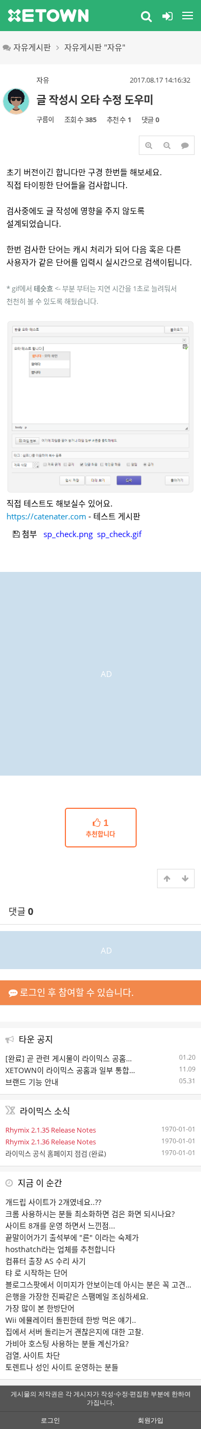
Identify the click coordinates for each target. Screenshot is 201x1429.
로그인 (50, 1420)
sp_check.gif (119, 534)
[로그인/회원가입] (167, 15)
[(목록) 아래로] (185, 878)
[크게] (148, 145)
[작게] (167, 145)
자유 (42, 80)
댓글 (21, 911)
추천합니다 (100, 828)
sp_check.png (68, 534)
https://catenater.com (46, 516)
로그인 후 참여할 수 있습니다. (76, 992)
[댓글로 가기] (185, 145)
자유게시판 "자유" (94, 47)
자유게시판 (32, 47)
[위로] (167, 878)
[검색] (146, 15)
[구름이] (16, 101)
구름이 (45, 119)
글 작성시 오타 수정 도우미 (94, 100)
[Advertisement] (100, 672)
